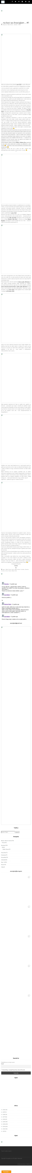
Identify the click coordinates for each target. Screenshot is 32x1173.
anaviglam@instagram (16, 871)
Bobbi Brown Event (10, 569)
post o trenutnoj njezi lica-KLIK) (8, 286)
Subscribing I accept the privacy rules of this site (13, 1070)
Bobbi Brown (10, 24)
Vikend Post (14, 570)
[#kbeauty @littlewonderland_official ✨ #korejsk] (16, 919)
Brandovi (4, 845)
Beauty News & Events (7, 840)
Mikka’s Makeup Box (21, 142)
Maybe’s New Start (12, 219)
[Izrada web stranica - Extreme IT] (24, 1161)
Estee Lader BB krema (22, 286)
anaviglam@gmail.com (16, 623)
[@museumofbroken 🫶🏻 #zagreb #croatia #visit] (16, 1008)
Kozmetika (4, 857)
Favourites (4, 852)
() (19, 84)
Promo (19, 24)
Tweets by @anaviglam (6, 1151)
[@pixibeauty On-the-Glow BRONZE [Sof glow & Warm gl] (16, 890)
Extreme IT (28, 1164)
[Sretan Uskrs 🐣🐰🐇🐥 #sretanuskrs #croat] (16, 1038)
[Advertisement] (16, 29)
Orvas (6, 570)
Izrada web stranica (21, 1164)
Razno (9, 570)
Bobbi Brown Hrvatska (19, 569)
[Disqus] (16, 600)
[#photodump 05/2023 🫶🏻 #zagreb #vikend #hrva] (16, 979)
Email (2, 1064)
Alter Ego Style (12, 217)
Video (3, 867)
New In (4, 862)
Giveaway (4, 855)
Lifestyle (15, 24)
